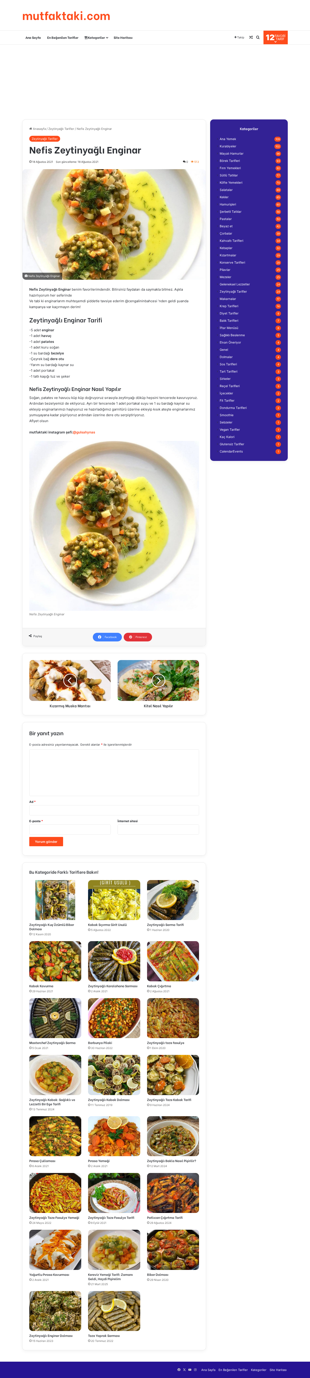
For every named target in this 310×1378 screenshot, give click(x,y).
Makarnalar (228, 299)
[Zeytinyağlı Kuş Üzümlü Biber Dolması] (55, 900)
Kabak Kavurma (41, 985)
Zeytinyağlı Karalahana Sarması (113, 985)
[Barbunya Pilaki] (114, 1018)
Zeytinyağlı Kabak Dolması (109, 1099)
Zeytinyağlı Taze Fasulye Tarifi (111, 1217)
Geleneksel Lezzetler (235, 284)
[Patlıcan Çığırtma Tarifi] (173, 1193)
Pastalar (226, 219)
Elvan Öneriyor (230, 342)
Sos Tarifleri (228, 364)
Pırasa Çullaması (42, 1160)
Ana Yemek (228, 139)
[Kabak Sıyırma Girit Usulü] (114, 900)
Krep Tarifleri (229, 306)
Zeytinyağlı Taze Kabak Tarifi (169, 1099)
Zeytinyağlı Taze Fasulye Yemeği (54, 1217)
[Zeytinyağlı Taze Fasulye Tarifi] (114, 1193)
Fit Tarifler (227, 400)
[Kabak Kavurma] (55, 961)
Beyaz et (226, 226)
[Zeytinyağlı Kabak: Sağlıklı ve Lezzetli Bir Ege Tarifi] (55, 1075)
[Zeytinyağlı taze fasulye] (173, 1018)
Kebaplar (226, 248)
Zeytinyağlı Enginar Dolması (51, 1335)
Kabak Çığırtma (159, 985)
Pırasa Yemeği (99, 1160)
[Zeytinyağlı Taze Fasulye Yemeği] (55, 1193)
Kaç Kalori (227, 437)
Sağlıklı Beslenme (232, 335)
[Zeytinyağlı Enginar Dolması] (55, 1311)
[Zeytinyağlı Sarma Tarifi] (173, 900)
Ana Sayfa (33, 37)
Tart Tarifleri (228, 371)
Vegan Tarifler (230, 429)
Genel (224, 349)
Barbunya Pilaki (100, 1042)
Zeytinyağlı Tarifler (61, 129)
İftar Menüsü (229, 328)
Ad (32, 802)
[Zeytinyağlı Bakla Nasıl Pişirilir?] (173, 1136)
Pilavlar (225, 270)
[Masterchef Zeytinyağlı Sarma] (55, 1018)
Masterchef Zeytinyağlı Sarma (52, 1042)
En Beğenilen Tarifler (62, 37)
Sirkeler (225, 379)
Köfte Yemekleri (231, 182)
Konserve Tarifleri (232, 262)
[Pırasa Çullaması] (55, 1136)
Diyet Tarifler (229, 313)
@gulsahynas (84, 432)
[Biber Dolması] (173, 1250)
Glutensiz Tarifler (232, 444)
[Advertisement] (155, 81)
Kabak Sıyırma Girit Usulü (107, 924)
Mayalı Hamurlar (232, 153)
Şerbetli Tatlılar (230, 211)
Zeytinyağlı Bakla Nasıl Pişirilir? (171, 1160)
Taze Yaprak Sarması (104, 1335)
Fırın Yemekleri (230, 168)
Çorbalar (226, 233)
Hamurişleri (228, 204)
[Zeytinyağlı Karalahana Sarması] (114, 961)
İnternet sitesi (128, 821)
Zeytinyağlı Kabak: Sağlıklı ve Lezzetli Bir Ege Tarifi (52, 1101)
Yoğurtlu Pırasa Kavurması (49, 1274)
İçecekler (226, 393)
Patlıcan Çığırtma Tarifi (165, 1217)
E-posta (36, 821)
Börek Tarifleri (230, 161)
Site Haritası (123, 37)
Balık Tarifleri (229, 320)
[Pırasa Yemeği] (114, 1136)
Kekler (224, 197)
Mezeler (225, 277)
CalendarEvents (231, 451)
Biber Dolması (157, 1274)
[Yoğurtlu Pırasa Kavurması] (55, 1250)
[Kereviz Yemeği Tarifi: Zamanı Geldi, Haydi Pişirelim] (114, 1250)
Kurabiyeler (228, 146)
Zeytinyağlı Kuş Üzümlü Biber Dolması (51, 926)
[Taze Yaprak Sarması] (114, 1311)
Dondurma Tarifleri (233, 408)
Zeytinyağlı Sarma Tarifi (165, 924)
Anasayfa (39, 129)
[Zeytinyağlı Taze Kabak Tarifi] (173, 1075)
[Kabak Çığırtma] (173, 961)
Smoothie (227, 415)
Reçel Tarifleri (230, 386)
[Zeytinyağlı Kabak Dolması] (114, 1075)
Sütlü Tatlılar (229, 175)
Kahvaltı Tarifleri (231, 240)
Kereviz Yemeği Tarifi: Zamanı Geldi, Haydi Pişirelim (110, 1276)
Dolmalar (226, 357)
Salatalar (226, 190)
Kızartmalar (228, 255)
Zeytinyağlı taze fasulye (165, 1042)
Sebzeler (226, 422)
